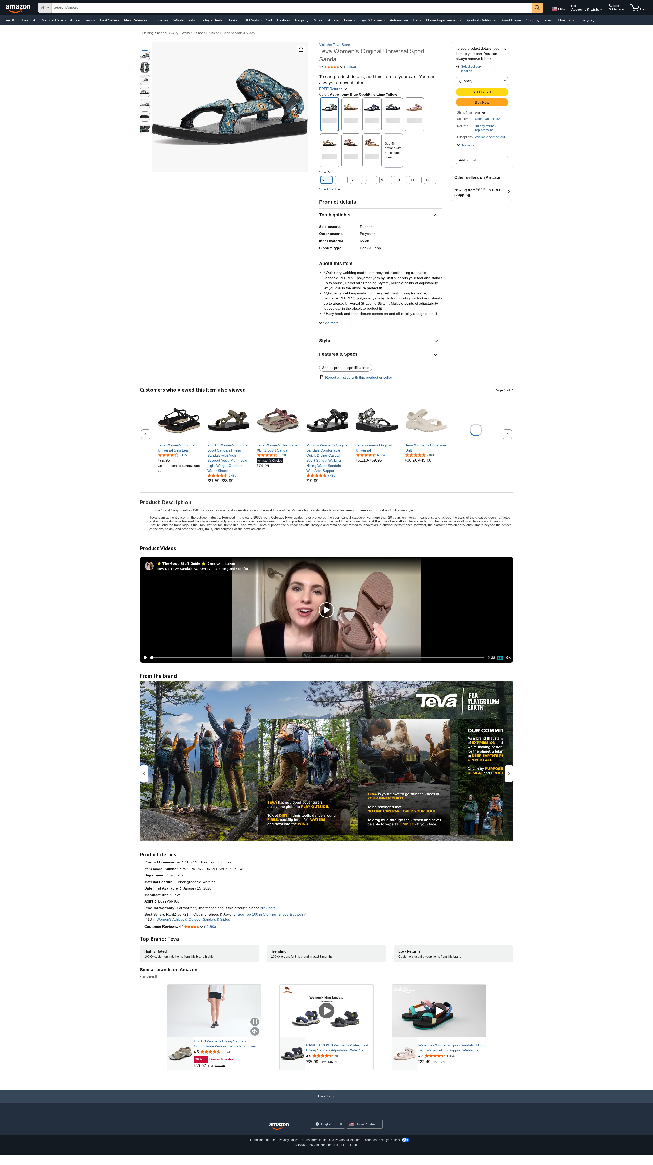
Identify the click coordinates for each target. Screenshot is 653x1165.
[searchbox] (292, 7)
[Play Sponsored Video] (326, 1011)
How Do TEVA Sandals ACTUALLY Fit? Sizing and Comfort (203, 568)
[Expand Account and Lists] (601, 9)
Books (232, 20)
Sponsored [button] (147, 976)
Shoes (200, 33)
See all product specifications (345, 368)
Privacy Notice (289, 1140)
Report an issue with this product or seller (358, 377)
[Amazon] (18, 7)
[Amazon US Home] (279, 1126)
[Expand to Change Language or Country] (564, 9)
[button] (11, 20)
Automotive (399, 20)
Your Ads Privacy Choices (382, 1140)
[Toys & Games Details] (385, 20)
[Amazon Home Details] (354, 20)
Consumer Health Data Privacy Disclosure (331, 1140)
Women (187, 33)
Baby (417, 20)
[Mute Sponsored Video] (254, 1031)
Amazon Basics (82, 20)
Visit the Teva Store (334, 45)
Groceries (160, 20)
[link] (179, 448)
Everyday (586, 20)
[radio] (145, 55)
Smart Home (510, 20)
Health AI (29, 20)
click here (268, 908)
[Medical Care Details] (65, 20)
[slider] (317, 657)
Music (318, 20)
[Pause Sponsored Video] (254, 1022)
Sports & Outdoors (480, 20)
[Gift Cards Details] (261, 20)
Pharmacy (566, 20)
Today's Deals (211, 20)
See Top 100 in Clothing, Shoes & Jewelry (271, 914)
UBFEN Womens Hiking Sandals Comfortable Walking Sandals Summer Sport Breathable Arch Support (225, 1044)
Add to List (467, 160)
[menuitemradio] (500, 658)
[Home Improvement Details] (461, 20)
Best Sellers (109, 20)
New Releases (135, 20)
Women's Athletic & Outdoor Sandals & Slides (193, 919)
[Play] (144, 657)
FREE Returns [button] (331, 89)
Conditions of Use (262, 1140)
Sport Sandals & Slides (239, 33)
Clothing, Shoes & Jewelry (160, 33)
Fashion (283, 20)
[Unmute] (508, 658)
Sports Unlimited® (487, 119)
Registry (301, 20)
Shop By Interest (539, 20)
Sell (269, 20)
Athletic (214, 33)
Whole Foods (184, 20)
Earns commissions (221, 563)
